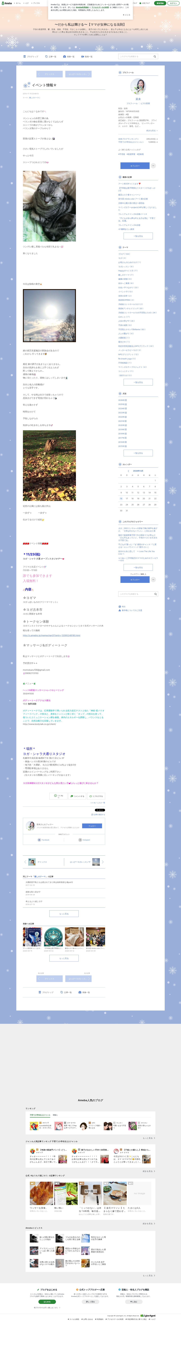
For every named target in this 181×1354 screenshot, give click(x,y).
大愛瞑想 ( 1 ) (124, 338)
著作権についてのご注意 (132, 610)
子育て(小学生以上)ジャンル (130, 142)
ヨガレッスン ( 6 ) (126, 266)
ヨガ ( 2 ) (122, 258)
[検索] (154, 56)
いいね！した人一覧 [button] (98, 803)
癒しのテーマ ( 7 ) (125, 275)
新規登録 (160, 3)
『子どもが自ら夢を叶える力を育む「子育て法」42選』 (136, 219)
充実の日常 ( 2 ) (125, 296)
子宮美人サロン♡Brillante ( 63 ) (131, 329)
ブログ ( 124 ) (124, 254)
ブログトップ (32, 56)
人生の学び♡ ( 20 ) (126, 321)
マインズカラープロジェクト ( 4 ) (132, 367)
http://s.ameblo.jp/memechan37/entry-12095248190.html (51, 635)
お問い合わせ (88, 1319)
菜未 (138, 99)
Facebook (45, 840)
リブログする (97, 796)
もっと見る (64, 914)
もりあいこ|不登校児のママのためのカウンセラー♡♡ (138, 559)
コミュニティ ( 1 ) (125, 371)
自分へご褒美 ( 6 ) (126, 283)
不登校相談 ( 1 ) (124, 363)
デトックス (49, 74)
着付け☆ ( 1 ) (124, 342)
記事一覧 (52, 56)
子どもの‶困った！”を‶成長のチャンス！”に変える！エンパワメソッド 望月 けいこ (137, 545)
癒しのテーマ (34, 98)
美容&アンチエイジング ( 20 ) (130, 308)
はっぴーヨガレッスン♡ (79, 74)
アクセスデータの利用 (115, 1319)
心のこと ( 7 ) (124, 317)
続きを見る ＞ (152, 130)
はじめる (47, 1302)
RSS (123, 606)
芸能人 (55, 1115)
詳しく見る (90, 1302)
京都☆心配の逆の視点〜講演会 (131, 203)
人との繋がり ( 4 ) (126, 333)
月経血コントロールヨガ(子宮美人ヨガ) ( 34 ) (137, 312)
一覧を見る (138, 236)
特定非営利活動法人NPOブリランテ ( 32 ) (136, 346)
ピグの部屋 (145, 103)
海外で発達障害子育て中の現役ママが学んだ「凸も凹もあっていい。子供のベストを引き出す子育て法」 (137, 537)
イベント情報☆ (44, 85)
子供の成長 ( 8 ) (125, 325)
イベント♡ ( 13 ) (125, 291)
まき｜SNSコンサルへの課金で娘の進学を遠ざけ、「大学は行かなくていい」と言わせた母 (137, 529)
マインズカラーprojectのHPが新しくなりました (137, 208)
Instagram (86, 840)
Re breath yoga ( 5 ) (127, 359)
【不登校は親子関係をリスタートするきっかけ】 (136, 189)
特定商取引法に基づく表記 (137, 1319)
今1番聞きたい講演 (126, 229)
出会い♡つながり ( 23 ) (128, 287)
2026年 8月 (138, 471)
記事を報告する (99, 815)
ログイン (173, 3)
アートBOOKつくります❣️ (129, 184)
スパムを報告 (74, 1319)
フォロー (92, 826)
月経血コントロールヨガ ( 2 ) (130, 304)
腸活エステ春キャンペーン (129, 195)
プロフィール (132, 103)
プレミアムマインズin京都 (129, 225)
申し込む (133, 1302)
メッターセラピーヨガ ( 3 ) (129, 350)
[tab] (40, 1115)
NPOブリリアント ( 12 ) (128, 354)
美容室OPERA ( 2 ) (126, 300)
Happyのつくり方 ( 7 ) (127, 271)
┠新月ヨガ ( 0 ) (125, 375)
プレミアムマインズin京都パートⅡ (132, 214)
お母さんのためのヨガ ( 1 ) (129, 262)
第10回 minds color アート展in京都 (133, 199)
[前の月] (128, 471)
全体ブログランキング (127, 139)
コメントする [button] (79, 796)
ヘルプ (153, 1319)
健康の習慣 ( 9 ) (125, 279)
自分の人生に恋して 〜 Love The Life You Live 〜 (136, 552)
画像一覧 (70, 56)
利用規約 (100, 1319)
